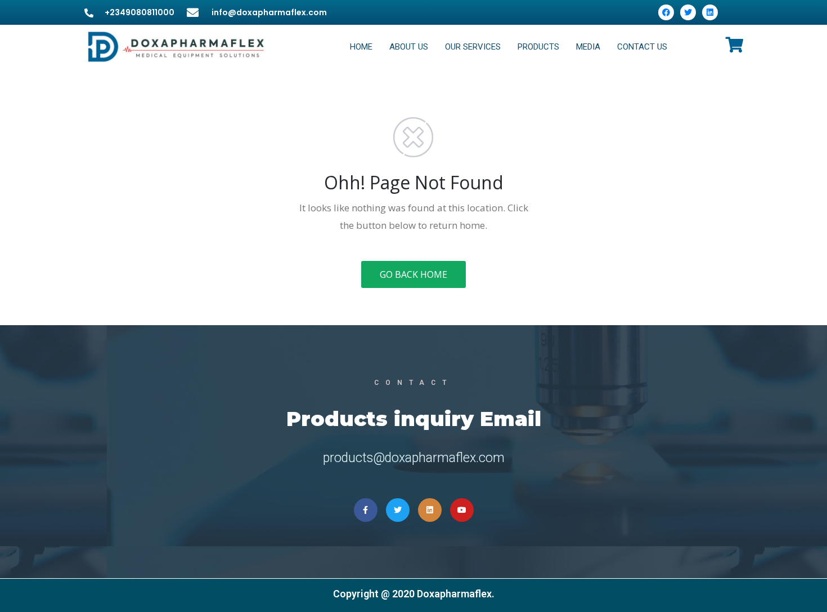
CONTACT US (642, 47)
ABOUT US (408, 47)
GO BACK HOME (413, 274)
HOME (361, 47)
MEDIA (588, 47)
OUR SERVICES (473, 47)
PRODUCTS (538, 47)
